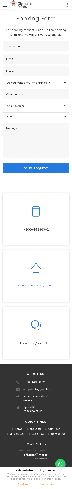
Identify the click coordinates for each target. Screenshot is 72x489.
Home (19, 429)
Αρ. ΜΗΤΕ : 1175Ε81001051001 (33, 409)
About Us (35, 429)
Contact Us (58, 434)
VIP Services (17, 434)
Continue (24, 484)
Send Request (36, 168)
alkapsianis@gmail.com (35, 343)
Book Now (38, 434)
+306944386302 (36, 229)
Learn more (46, 484)
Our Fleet (54, 429)
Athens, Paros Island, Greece (36, 285)
